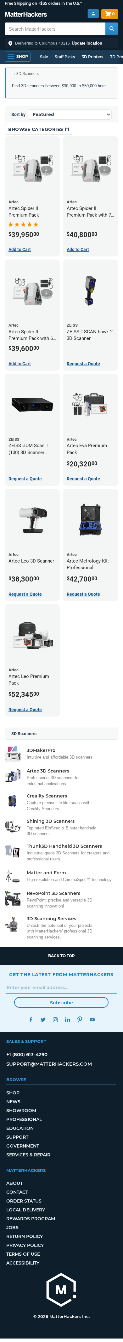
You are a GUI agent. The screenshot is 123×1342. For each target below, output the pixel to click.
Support (17, 1137)
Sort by (18, 114)
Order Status (24, 1201)
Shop (13, 1093)
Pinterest (79, 1019)
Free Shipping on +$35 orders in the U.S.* (43, 3)
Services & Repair (28, 1155)
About (14, 1183)
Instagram (55, 1019)
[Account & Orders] (93, 14)
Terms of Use (23, 1254)
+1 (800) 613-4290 (27, 1054)
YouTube (92, 1019)
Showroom (21, 1110)
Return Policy (24, 1236)
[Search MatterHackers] (111, 28)
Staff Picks (65, 56)
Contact (17, 1192)
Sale (44, 56)
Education (20, 1128)
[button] (61, 43)
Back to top (61, 955)
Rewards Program (30, 1219)
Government (22, 1146)
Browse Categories (36, 129)
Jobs (12, 1227)
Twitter (42, 1019)
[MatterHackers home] (26, 15)
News (13, 1102)
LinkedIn (67, 1019)
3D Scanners (27, 73)
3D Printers (92, 56)
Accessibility (22, 1263)
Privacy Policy (25, 1245)
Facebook (30, 1019)
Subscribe (61, 1003)
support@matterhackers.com (49, 1064)
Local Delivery (25, 1210)
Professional (24, 1119)
